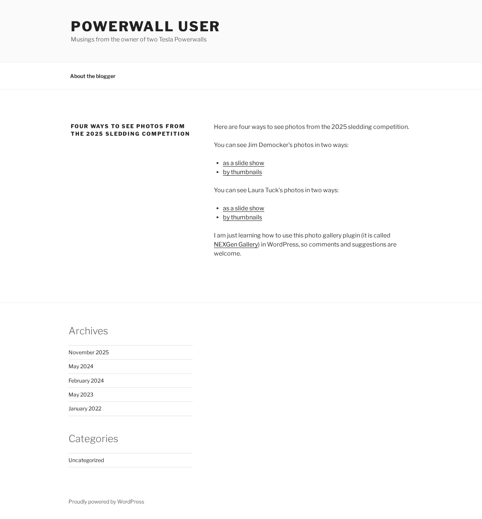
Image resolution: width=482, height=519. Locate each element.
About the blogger (93, 76)
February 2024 (86, 380)
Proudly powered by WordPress (106, 501)
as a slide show (243, 163)
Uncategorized (86, 460)
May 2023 (81, 394)
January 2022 (85, 408)
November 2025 (89, 352)
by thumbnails (242, 172)
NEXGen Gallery (236, 244)
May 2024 (81, 366)
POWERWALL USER (145, 26)
